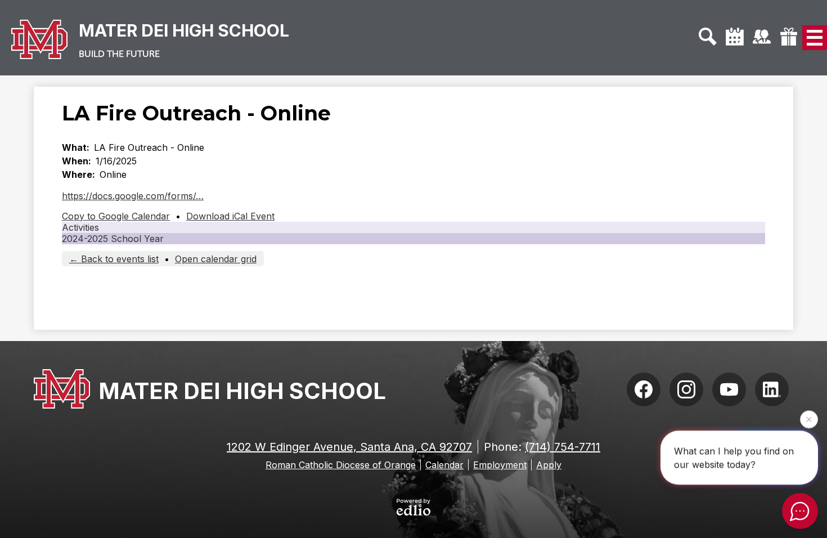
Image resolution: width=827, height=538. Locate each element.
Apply (548, 464)
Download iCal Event (230, 216)
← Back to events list (114, 258)
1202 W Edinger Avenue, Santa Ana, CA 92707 (349, 447)
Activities (80, 227)
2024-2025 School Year (113, 238)
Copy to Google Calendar (116, 216)
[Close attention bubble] (809, 419)
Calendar (444, 464)
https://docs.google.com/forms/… (133, 195)
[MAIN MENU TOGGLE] (814, 37)
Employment (500, 464)
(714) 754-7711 (562, 447)
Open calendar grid (216, 258)
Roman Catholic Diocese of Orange (341, 464)
